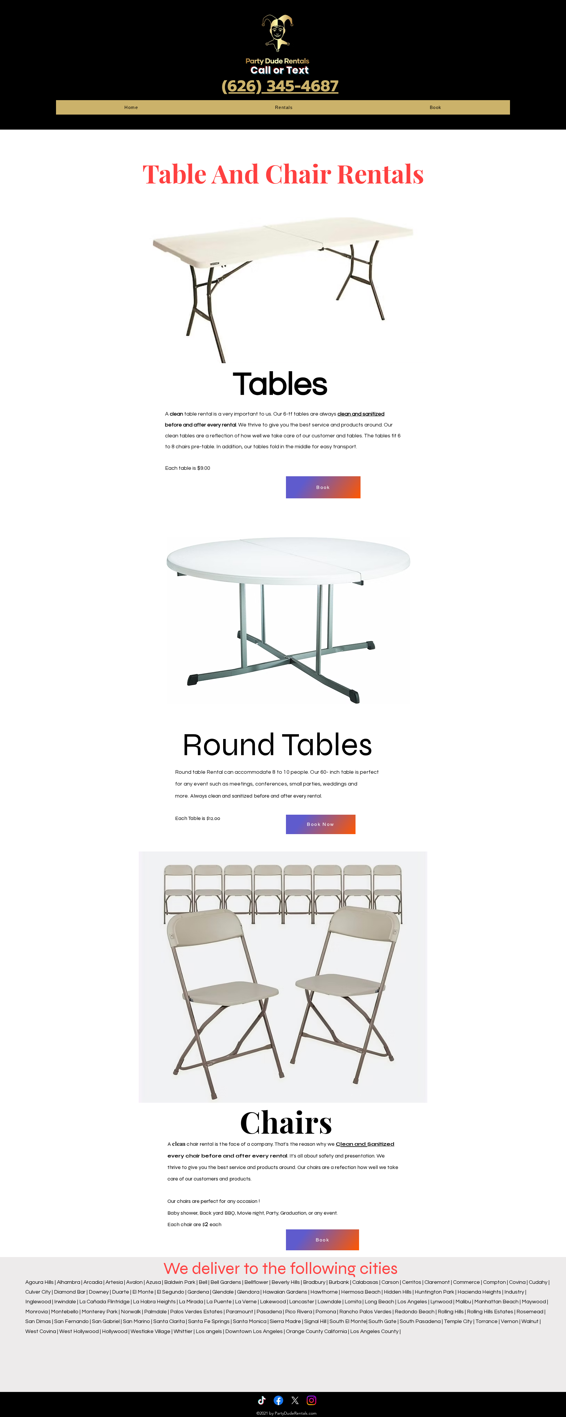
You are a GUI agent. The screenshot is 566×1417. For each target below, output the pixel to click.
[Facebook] (278, 1400)
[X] (295, 1400)
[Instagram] (311, 1400)
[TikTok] (262, 1400)
